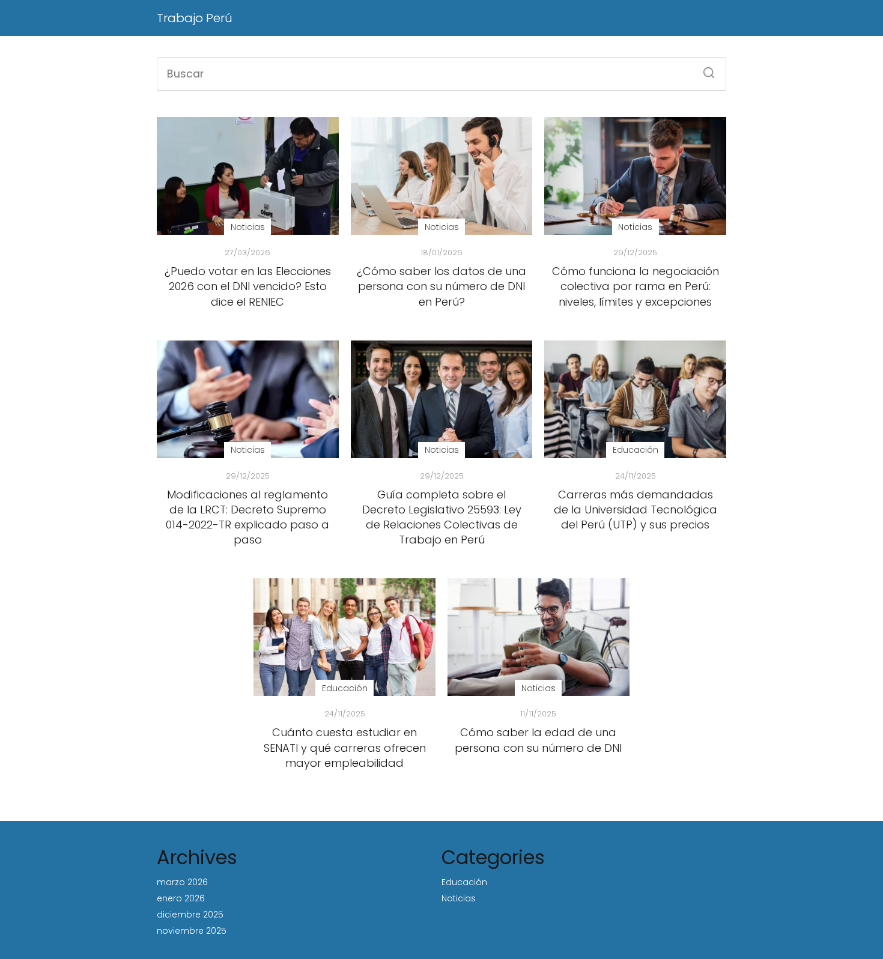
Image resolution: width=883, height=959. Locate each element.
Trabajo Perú (194, 18)
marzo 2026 (182, 882)
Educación (464, 882)
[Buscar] (705, 69)
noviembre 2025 (191, 931)
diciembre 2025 (190, 915)
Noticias (459, 898)
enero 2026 (181, 898)
